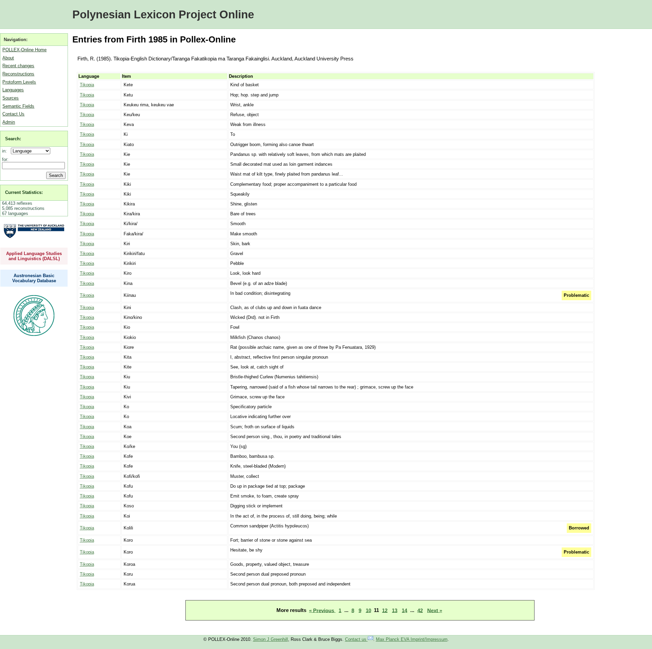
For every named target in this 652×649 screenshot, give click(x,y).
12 (384, 610)
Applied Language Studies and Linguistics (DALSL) (34, 256)
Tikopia (87, 84)
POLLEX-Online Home (24, 49)
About (8, 57)
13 (394, 610)
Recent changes (18, 65)
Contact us (356, 639)
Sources (10, 98)
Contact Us (13, 113)
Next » (434, 610)
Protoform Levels (19, 82)
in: (6, 151)
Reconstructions (18, 73)
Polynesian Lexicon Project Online (163, 14)
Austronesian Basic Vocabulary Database (34, 278)
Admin (8, 122)
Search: (13, 138)
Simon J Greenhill (270, 639)
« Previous (322, 610)
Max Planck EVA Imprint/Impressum (412, 639)
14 (404, 610)
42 (420, 610)
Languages (13, 89)
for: (5, 159)
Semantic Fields (18, 106)
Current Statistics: (24, 192)
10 (368, 610)
